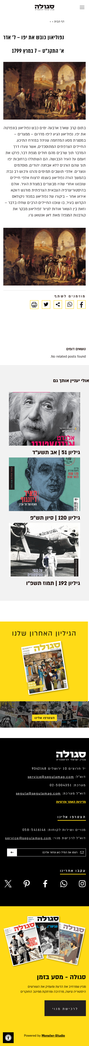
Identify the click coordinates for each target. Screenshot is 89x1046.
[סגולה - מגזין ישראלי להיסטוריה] (44, 7)
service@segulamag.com (51, 777)
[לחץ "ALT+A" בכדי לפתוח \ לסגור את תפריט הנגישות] (8, 1037)
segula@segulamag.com (38, 793)
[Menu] (82, 7)
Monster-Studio (53, 1036)
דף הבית (58, 21)
